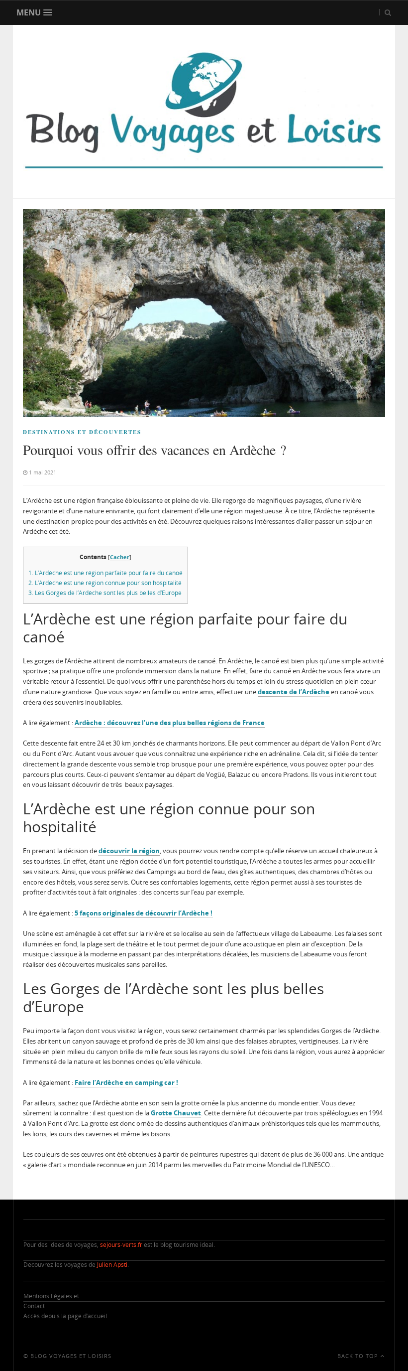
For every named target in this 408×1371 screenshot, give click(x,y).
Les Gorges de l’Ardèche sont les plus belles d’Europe (105, 593)
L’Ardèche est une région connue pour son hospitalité (105, 583)
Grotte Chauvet (176, 1112)
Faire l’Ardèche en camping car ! (126, 1082)
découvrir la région (129, 850)
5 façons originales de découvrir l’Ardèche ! (143, 913)
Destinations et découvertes (82, 432)
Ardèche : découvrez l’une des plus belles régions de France (170, 722)
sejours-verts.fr (121, 1244)
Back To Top (358, 1356)
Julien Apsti (112, 1264)
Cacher (119, 557)
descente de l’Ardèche (293, 691)
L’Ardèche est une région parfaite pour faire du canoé (105, 573)
